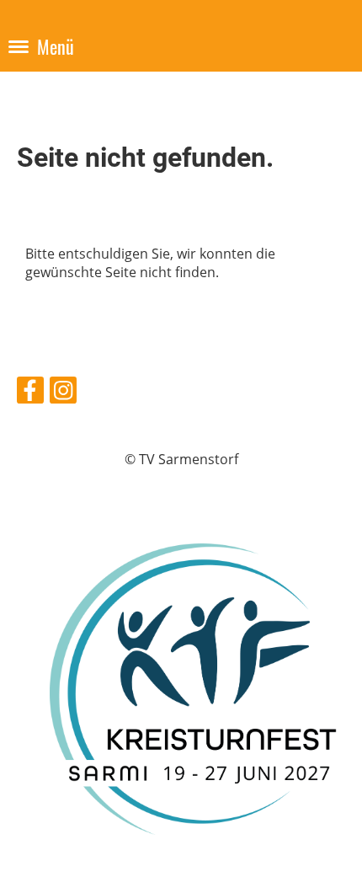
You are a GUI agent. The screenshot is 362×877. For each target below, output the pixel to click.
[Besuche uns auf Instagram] (63, 393)
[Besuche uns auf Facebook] (30, 393)
